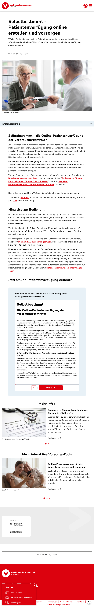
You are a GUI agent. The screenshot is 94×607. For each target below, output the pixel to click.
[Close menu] (34, 585)
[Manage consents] (89, 602)
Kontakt (80, 602)
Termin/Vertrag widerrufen (58, 604)
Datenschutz (51, 602)
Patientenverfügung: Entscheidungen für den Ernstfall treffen (68, 411)
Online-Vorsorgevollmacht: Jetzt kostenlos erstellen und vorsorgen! (67, 466)
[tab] (45, 443)
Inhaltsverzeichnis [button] (11, 123)
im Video (25, 197)
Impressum (37, 602)
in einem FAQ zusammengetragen (34, 241)
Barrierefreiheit (66, 602)
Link (15, 200)
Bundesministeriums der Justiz (23, 178)
